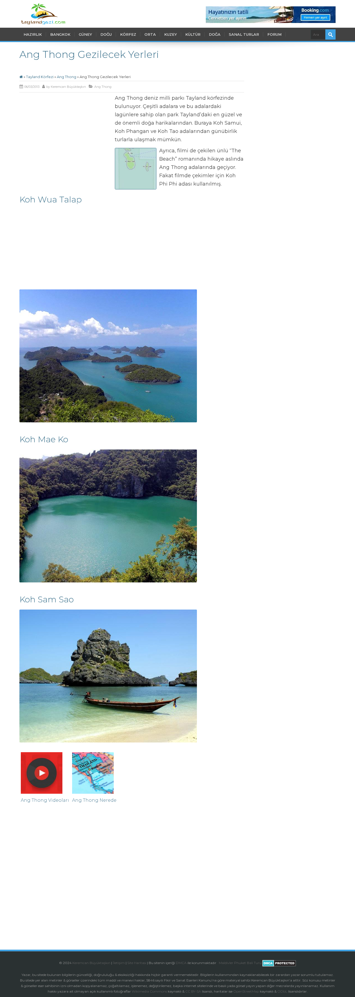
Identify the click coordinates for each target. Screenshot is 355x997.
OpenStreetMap (246, 991)
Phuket (240, 963)
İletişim (119, 963)
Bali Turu (254, 963)
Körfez (128, 34)
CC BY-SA (193, 991)
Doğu (106, 34)
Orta (150, 34)
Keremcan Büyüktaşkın (68, 87)
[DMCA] (218, 963)
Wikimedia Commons (149, 991)
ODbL (282, 991)
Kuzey (170, 34)
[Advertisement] (66, 135)
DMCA (181, 963)
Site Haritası (136, 963)
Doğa (214, 34)
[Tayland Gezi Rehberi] (43, 14)
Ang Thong (66, 76)
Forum (274, 34)
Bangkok (60, 34)
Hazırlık (33, 34)
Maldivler (226, 963)
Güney (85, 34)
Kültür (193, 34)
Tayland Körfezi (40, 76)
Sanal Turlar (244, 34)
